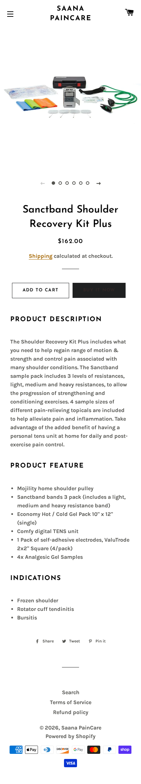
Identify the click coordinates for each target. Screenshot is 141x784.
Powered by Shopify (70, 736)
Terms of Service (70, 702)
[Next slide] (98, 183)
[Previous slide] (42, 183)
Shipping (40, 256)
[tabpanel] (70, 96)
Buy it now (99, 290)
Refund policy (70, 712)
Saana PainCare (70, 13)
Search (70, 692)
